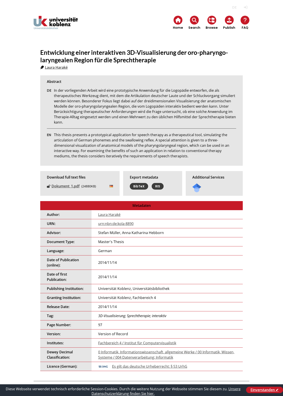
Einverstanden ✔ (264, 389)
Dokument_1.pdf (66, 186)
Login (245, 7)
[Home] (56, 26)
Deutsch (234, 7)
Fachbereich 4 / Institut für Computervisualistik (137, 343)
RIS (157, 186)
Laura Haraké (56, 67)
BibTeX (139, 186)
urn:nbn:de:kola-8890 (116, 223)
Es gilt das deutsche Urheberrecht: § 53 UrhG (149, 366)
